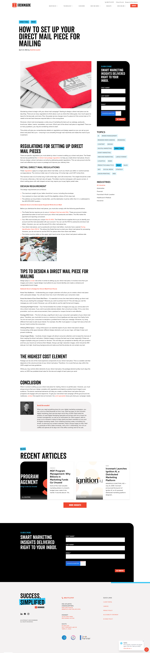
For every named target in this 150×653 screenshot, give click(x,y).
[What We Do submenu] (57, 6)
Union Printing (104, 173)
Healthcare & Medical (104, 197)
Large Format (121, 157)
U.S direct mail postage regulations (48, 158)
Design (110, 144)
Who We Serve (95, 6)
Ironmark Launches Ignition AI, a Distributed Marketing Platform (116, 474)
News (110, 161)
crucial (32, 281)
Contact (134, 6)
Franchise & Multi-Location (106, 194)
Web (114, 173)
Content (101, 144)
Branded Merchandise (106, 140)
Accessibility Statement (110, 614)
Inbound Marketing (105, 157)
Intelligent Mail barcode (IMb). (59, 212)
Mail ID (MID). (49, 219)
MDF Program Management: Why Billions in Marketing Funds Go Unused (60, 476)
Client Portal (120, 2)
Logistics (101, 161)
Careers (105, 606)
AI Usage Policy (108, 619)
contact (30, 396)
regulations (28, 171)
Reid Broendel (35, 50)
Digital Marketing (105, 148)
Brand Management (109, 136)
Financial (100, 191)
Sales (126, 165)
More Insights (75, 505)
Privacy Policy (107, 610)
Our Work (82, 6)
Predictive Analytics (106, 165)
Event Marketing (104, 152)
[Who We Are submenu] (125, 6)
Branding (121, 140)
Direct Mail (119, 148)
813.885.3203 (65, 625)
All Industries (101, 185)
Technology (67, 6)
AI (98, 136)
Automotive (100, 188)
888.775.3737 (110, 2)
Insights (108, 6)
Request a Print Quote (131, 2)
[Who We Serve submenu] (100, 6)
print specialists (60, 396)
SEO (99, 169)
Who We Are (120, 6)
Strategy (119, 169)
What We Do (52, 6)
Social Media (108, 169)
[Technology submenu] (72, 6)
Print (119, 165)
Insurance (100, 201)
